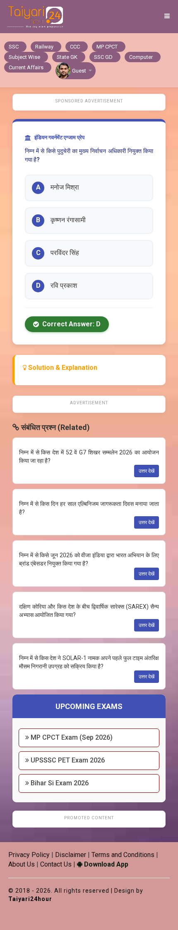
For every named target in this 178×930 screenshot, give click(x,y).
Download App (105, 864)
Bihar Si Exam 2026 (59, 783)
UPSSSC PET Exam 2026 (67, 760)
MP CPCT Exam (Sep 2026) (71, 737)
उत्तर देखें (146, 471)
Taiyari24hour (30, 899)
